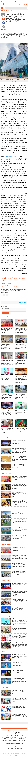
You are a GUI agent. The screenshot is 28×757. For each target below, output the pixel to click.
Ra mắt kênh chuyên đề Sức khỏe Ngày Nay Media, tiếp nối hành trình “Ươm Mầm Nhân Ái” (19, 715)
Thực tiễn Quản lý (8, 616)
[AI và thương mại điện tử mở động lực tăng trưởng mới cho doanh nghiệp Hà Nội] (6, 609)
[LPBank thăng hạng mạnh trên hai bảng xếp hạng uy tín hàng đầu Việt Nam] (6, 467)
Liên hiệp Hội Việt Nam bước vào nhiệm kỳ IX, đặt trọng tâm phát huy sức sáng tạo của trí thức (19, 494)
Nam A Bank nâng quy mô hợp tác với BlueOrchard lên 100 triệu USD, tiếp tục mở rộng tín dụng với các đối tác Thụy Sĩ (19, 450)
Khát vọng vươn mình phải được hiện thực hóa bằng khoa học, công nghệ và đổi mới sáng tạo (19, 478)
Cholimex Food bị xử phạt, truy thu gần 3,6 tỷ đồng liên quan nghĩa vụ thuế (21, 430)
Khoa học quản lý (8, 473)
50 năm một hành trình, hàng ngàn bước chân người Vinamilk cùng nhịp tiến (21, 396)
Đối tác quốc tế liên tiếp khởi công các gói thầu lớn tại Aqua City (19, 521)
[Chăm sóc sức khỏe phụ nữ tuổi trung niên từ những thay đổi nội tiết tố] (6, 701)
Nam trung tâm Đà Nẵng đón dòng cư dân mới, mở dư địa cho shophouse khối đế (19, 529)
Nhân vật (5, 651)
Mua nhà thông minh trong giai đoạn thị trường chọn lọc (19, 513)
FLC (3, 295)
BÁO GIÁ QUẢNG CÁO (17, 755)
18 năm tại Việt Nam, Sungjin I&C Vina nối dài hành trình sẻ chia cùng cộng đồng (20, 346)
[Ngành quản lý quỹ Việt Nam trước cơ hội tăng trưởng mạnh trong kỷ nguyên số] (6, 443)
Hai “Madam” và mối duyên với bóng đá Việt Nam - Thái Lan (6, 378)
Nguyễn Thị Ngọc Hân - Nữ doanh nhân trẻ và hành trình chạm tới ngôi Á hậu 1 (18, 664)
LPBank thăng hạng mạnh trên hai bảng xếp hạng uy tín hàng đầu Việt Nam (19, 466)
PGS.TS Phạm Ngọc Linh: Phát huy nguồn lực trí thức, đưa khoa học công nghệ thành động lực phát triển (19, 486)
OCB (7, 295)
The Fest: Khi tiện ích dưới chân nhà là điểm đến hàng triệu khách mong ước (19, 537)
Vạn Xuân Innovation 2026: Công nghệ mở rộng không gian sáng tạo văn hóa (19, 585)
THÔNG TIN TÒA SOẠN (7, 753)
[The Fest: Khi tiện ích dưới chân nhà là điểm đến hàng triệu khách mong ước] (6, 538)
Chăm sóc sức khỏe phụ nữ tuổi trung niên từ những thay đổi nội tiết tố (19, 700)
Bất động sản (6, 509)
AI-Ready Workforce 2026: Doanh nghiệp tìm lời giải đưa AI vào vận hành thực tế (19, 600)
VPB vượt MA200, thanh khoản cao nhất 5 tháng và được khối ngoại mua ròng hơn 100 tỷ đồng (21, 330)
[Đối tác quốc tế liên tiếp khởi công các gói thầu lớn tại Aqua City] (6, 522)
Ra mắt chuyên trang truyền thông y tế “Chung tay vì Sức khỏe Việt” (18, 708)
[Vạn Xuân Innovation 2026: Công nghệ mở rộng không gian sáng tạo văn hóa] (6, 586)
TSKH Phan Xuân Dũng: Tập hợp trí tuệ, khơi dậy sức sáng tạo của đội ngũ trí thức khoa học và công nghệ (19, 502)
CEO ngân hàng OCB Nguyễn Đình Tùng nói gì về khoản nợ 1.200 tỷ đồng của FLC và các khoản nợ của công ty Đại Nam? (14, 279)
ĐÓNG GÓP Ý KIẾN (17, 753)
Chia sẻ (21, 302)
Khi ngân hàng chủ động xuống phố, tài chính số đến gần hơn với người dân (20, 362)
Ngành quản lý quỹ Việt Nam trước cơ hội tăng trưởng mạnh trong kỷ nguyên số (19, 442)
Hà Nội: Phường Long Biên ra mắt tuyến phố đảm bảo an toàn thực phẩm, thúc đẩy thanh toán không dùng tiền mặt (19, 644)
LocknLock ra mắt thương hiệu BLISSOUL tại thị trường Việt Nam (7, 362)
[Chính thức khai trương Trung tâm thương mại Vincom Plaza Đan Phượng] (6, 550)
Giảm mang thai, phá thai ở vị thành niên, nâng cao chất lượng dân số (19, 692)
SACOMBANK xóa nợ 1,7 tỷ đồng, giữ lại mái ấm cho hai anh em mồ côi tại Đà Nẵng (7, 430)
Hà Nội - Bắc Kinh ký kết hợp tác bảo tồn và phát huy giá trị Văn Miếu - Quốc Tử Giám (19, 628)
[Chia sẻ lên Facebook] (3, 22)
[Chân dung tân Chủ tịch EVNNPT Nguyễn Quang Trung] (6, 673)
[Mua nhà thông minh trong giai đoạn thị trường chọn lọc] (6, 514)
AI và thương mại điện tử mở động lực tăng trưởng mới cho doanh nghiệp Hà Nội (19, 608)
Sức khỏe (5, 687)
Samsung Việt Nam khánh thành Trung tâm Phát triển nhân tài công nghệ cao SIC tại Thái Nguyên (19, 593)
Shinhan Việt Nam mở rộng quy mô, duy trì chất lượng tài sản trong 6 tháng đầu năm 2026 (7, 346)
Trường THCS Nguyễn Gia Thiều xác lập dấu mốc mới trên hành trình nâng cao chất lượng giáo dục (19, 637)
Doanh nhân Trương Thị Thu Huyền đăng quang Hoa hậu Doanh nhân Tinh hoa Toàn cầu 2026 (19, 680)
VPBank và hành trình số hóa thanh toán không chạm (20, 412)
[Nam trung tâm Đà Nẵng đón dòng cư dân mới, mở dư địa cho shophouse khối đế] (6, 530)
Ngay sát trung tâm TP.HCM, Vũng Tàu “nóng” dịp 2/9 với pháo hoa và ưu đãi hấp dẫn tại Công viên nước (7, 413)
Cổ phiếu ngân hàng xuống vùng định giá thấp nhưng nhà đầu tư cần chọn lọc (6, 396)
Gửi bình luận (5, 313)
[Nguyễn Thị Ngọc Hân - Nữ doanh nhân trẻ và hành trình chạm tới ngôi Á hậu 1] (6, 665)
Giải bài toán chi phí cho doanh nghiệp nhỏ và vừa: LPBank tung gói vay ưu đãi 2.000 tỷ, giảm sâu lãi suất (19, 458)
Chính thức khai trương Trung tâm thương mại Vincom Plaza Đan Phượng (6, 330)
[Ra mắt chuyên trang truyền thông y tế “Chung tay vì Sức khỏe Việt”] (6, 709)
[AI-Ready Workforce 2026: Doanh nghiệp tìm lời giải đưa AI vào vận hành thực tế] (6, 601)
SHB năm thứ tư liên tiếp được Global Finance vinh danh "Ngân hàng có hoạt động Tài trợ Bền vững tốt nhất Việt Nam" (21, 379)
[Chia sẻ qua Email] (3, 26)
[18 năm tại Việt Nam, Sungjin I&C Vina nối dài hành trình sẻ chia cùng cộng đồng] (6, 574)
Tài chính (5, 437)
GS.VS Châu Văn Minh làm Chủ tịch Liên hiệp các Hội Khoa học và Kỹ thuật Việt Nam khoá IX (19, 656)
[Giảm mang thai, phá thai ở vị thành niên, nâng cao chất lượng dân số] (6, 693)
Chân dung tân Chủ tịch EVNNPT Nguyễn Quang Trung (19, 671)
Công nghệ (5, 580)
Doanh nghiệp (6, 544)
